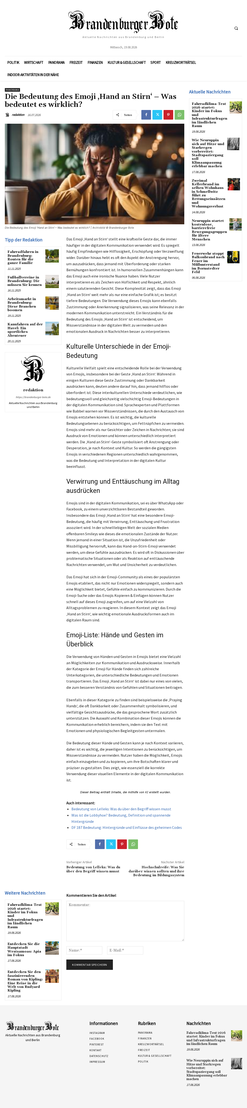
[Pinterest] (168, 115)
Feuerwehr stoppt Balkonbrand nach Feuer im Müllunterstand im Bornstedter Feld (208, 262)
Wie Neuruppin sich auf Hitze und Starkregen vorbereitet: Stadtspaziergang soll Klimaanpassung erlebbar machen (208, 153)
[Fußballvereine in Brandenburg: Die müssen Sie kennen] (52, 281)
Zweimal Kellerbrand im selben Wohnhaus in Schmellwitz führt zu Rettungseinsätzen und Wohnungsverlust (208, 194)
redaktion (18, 115)
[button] (236, 28)
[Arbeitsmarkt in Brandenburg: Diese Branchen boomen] (52, 303)
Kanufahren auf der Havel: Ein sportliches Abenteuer (25, 330)
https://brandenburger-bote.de (33, 397)
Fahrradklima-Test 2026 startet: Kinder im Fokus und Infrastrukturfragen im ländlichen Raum (206, 1038)
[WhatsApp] (179, 115)
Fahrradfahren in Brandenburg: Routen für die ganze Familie (22, 257)
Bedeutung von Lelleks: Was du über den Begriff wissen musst (121, 808)
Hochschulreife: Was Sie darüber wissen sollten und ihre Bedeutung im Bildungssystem (156, 871)
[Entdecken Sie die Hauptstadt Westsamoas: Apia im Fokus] (52, 948)
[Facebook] (146, 115)
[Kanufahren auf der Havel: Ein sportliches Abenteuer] (52, 328)
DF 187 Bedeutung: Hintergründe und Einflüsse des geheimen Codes (126, 827)
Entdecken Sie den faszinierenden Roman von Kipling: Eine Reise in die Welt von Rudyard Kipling (25, 981)
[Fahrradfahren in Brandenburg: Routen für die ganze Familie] (52, 256)
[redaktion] (8, 114)
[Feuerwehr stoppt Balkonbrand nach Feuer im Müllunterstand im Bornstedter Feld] (233, 257)
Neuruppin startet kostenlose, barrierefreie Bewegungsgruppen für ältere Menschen (209, 230)
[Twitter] (157, 115)
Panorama (12, 89)
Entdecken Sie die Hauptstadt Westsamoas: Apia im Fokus (24, 949)
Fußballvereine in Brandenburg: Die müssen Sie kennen (24, 281)
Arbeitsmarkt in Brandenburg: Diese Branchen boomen (21, 304)
